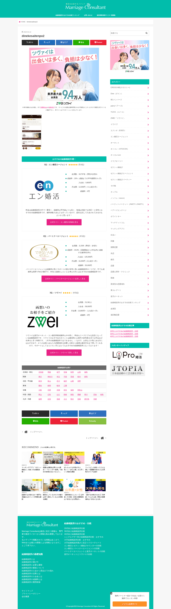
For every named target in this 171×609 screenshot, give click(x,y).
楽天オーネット (117, 296)
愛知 (40, 386)
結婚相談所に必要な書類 (32, 565)
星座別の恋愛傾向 (118, 284)
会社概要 (25, 596)
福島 (86, 372)
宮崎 (79, 399)
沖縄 (95, 399)
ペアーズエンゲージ (118, 210)
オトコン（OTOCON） (120, 149)
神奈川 (50, 377)
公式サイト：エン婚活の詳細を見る (64, 222)
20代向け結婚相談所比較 (74, 528)
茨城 (72, 377)
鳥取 (72, 394)
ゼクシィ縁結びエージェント (122, 173)
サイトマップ (27, 591)
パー (66, 551)
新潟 (40, 381)
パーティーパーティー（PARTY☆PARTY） (128, 204)
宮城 (65, 372)
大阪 (40, 390)
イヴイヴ (114, 124)
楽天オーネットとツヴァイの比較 (78, 554)
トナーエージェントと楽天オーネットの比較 (86, 551)
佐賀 (49, 399)
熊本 (72, 399)
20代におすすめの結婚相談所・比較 (124, 331)
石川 (58, 381)
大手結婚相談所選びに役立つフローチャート (82, 543)
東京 (40, 377)
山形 (79, 372)
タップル (114, 192)
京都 (58, 390)
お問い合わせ (88, 15)
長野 (79, 381)
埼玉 (58, 377)
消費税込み (43, 107)
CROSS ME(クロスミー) (120, 87)
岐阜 (58, 386)
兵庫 (49, 390)
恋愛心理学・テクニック (120, 272)
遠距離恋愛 (115, 315)
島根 (65, 394)
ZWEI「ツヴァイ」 (118, 118)
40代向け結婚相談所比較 (74, 534)
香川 (86, 394)
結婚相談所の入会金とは (32, 576)
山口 (58, 394)
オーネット (115, 143)
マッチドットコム (118, 223)
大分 (65, 399)
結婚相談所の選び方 (30, 562)
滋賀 (72, 390)
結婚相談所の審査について (33, 568)
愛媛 (79, 394)
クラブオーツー (117, 161)
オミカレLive (116, 155)
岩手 (58, 372)
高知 (95, 394)
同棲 (112, 241)
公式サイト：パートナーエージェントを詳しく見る (65, 279)
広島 (49, 394)
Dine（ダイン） (117, 94)
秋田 (72, 372)
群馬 (86, 377)
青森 (49, 372)
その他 (113, 186)
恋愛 (112, 266)
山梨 (72, 381)
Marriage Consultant (84, 606)
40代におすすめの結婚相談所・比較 (124, 336)
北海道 (41, 372)
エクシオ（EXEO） (118, 130)
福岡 (40, 399)
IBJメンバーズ (116, 100)
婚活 (112, 259)
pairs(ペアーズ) (116, 106)
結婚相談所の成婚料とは (32, 579)
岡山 (40, 394)
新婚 (112, 278)
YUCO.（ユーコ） (118, 112)
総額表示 (51, 107)
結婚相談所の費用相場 (31, 582)
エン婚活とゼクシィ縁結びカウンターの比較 (82, 546)
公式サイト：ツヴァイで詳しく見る (64, 353)
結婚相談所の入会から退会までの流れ (37, 571)
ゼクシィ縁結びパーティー (121, 180)
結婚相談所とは (28, 559)
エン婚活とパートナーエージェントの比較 (82, 548)
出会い (113, 235)
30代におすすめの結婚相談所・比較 (124, 334)
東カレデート (116, 290)
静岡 (49, 386)
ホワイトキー (116, 216)
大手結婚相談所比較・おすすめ (77, 540)
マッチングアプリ (118, 229)
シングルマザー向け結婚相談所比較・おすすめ (83, 537)
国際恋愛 (114, 247)
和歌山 (79, 390)
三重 (65, 386)
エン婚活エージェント (119, 137)
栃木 (79, 377)
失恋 (112, 253)
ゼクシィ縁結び (117, 167)
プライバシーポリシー (31, 594)
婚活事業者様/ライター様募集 (106, 15)
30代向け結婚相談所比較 (74, 531)
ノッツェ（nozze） (118, 198)
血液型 (113, 309)
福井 (65, 381)
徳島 (102, 394)
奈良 (65, 390)
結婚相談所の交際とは (31, 573)
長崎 (58, 399)
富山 (49, 381)
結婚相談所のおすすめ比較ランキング (67, 15)
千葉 (65, 377)
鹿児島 (86, 399)
